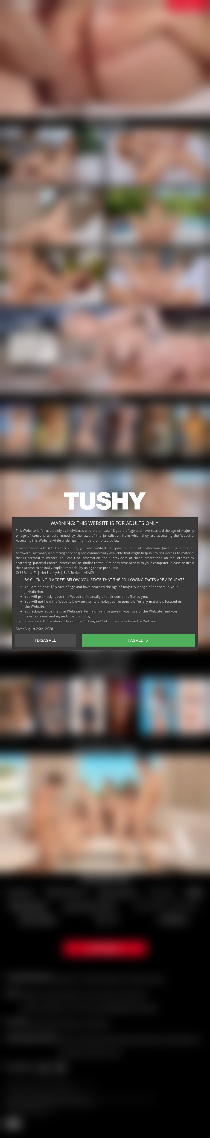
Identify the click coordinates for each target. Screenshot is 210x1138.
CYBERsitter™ (26, 572)
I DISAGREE (45, 640)
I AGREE (135, 640)
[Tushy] (105, 503)
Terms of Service (97, 611)
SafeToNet (72, 572)
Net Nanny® (50, 572)
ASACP (89, 572)
